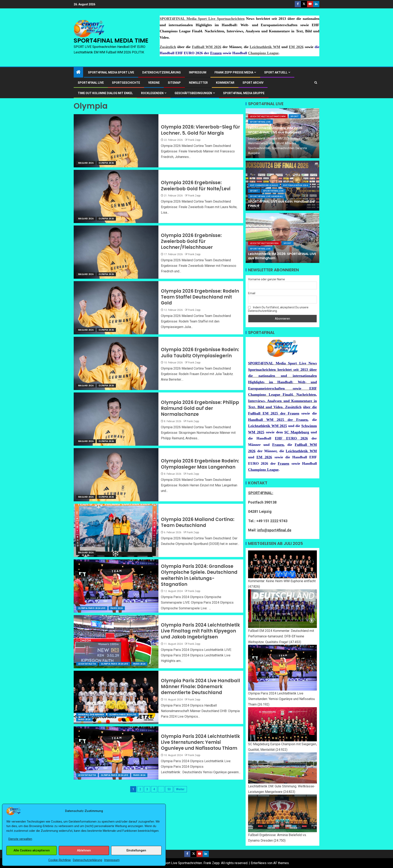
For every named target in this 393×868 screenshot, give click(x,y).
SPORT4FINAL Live (260, 122)
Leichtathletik (87, 664)
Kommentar (225, 82)
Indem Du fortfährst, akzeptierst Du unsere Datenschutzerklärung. (278, 309)
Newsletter (198, 82)
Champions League (263, 53)
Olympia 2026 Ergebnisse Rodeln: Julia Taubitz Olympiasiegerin (200, 352)
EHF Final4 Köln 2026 (295, 185)
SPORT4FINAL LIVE (91, 82)
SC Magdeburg (296, 432)
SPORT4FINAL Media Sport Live (111, 72)
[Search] (315, 83)
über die (310, 407)
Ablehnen (84, 850)
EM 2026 (296, 47)
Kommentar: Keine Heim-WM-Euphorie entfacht (282, 581)
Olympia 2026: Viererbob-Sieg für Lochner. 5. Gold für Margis (200, 130)
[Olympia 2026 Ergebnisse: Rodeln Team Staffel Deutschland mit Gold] (116, 307)
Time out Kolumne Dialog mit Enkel (105, 93)
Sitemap (174, 82)
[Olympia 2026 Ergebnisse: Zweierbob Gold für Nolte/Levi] (116, 196)
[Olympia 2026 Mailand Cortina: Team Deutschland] (116, 530)
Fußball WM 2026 (206, 47)
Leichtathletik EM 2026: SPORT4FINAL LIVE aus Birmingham (282, 255)
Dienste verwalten (20, 839)
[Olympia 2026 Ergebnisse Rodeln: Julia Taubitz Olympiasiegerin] (116, 363)
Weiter (180, 789)
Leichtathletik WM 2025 (267, 426)
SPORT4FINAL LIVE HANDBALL (266, 196)
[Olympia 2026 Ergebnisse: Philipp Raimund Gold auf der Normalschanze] (116, 419)
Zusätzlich (168, 47)
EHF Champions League (264, 185)
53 (169, 789)
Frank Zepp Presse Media (234, 72)
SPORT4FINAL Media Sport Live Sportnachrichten (202, 19)
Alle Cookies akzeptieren (32, 850)
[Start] (78, 72)
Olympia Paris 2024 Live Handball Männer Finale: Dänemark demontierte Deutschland (200, 686)
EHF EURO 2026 (291, 438)
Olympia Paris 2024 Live (91, 608)
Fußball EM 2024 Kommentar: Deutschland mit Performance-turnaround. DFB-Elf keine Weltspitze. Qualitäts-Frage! (281, 636)
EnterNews (259, 863)
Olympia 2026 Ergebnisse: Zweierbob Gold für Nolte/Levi (195, 185)
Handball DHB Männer (91, 715)
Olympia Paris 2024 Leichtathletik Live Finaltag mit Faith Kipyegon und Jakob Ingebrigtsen (200, 631)
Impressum (112, 860)
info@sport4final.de (274, 530)
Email (251, 293)
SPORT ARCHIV (253, 82)
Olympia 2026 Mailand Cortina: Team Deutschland (197, 522)
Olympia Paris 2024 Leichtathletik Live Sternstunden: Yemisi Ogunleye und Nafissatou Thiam (200, 742)
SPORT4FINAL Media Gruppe (243, 93)
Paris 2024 (117, 608)
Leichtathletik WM (265, 47)
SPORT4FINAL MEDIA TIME (111, 40)
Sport (295, 116)
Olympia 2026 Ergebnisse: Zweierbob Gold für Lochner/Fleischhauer (191, 241)
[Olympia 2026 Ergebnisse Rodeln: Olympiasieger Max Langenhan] (116, 474)
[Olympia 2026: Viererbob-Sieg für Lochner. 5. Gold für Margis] (116, 140)
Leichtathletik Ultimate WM (268, 116)
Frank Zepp (194, 140)
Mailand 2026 (86, 163)
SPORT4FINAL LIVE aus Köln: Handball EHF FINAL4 (281, 203)
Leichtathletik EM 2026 (264, 243)
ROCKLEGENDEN (152, 93)
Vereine (154, 82)
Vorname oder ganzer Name (266, 279)
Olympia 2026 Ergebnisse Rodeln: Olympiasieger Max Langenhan (200, 464)
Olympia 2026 (106, 163)
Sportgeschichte (126, 82)
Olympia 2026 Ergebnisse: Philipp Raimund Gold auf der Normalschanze (200, 408)
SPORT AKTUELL (275, 72)
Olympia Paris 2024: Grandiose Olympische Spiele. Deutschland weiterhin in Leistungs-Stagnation (199, 575)
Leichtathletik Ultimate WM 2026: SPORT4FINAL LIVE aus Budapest (275, 130)
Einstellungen (136, 850)
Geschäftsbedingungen (193, 93)
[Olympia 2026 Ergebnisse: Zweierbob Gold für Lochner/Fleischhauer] (116, 252)
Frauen (216, 53)
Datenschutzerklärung (87, 860)
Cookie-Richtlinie (59, 860)
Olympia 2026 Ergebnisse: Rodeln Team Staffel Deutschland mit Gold (200, 297)
